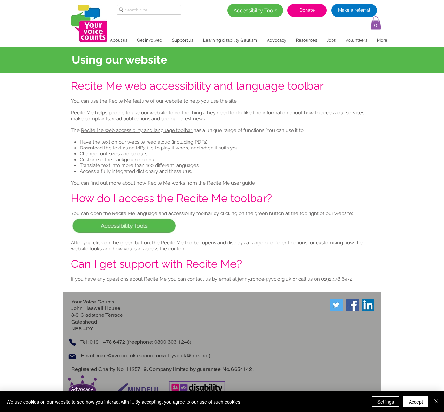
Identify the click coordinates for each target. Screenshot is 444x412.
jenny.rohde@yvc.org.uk (264, 279)
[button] (375, 23)
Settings (385, 401)
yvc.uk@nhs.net (190, 356)
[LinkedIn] (368, 305)
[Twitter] (336, 305)
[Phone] (72, 342)
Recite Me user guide (231, 183)
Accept (416, 401)
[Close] (436, 401)
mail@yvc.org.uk (116, 356)
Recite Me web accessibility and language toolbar (137, 130)
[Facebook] (352, 305)
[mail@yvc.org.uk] (72, 357)
